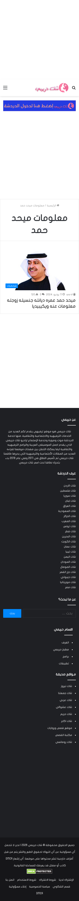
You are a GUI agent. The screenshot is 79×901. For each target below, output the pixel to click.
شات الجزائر (70, 516)
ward (69, 294)
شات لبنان (70, 500)
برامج (66, 656)
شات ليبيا (71, 551)
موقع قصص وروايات (59, 728)
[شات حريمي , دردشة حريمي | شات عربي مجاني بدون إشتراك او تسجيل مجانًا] (51, 87)
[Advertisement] (39, 39)
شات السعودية (67, 511)
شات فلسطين (68, 490)
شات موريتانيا (68, 582)
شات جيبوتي (68, 577)
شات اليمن (70, 556)
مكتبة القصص (63, 735)
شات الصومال (68, 566)
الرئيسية (52, 205)
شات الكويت (68, 541)
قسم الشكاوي (61, 886)
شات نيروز (66, 686)
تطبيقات (64, 663)
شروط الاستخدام (26, 879)
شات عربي (66, 700)
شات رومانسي (63, 742)
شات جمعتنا (65, 693)
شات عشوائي (64, 707)
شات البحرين (69, 536)
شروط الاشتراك (47, 879)
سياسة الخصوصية (39, 886)
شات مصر (70, 587)
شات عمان (70, 546)
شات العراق (69, 505)
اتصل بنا (9, 879)
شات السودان (68, 561)
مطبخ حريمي (61, 649)
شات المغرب (69, 521)
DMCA (39, 893)
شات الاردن (70, 485)
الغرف (65, 642)
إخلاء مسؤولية (17, 886)
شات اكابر (66, 721)
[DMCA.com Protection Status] (39, 873)
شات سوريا (69, 495)
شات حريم (66, 714)
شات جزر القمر (68, 572)
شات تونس (69, 526)
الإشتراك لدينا (66, 879)
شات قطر (70, 531)
